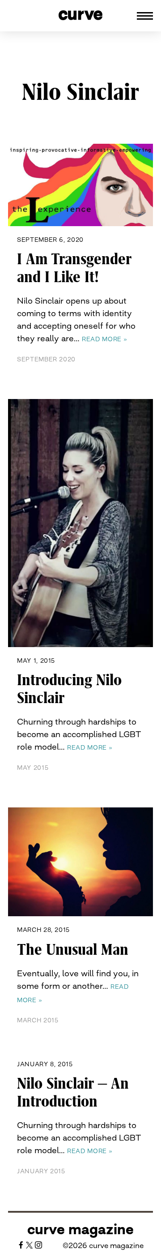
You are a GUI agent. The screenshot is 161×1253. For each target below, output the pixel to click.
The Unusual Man (72, 950)
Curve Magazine (80, 1229)
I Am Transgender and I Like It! (74, 268)
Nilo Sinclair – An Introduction (73, 1093)
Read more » (104, 339)
